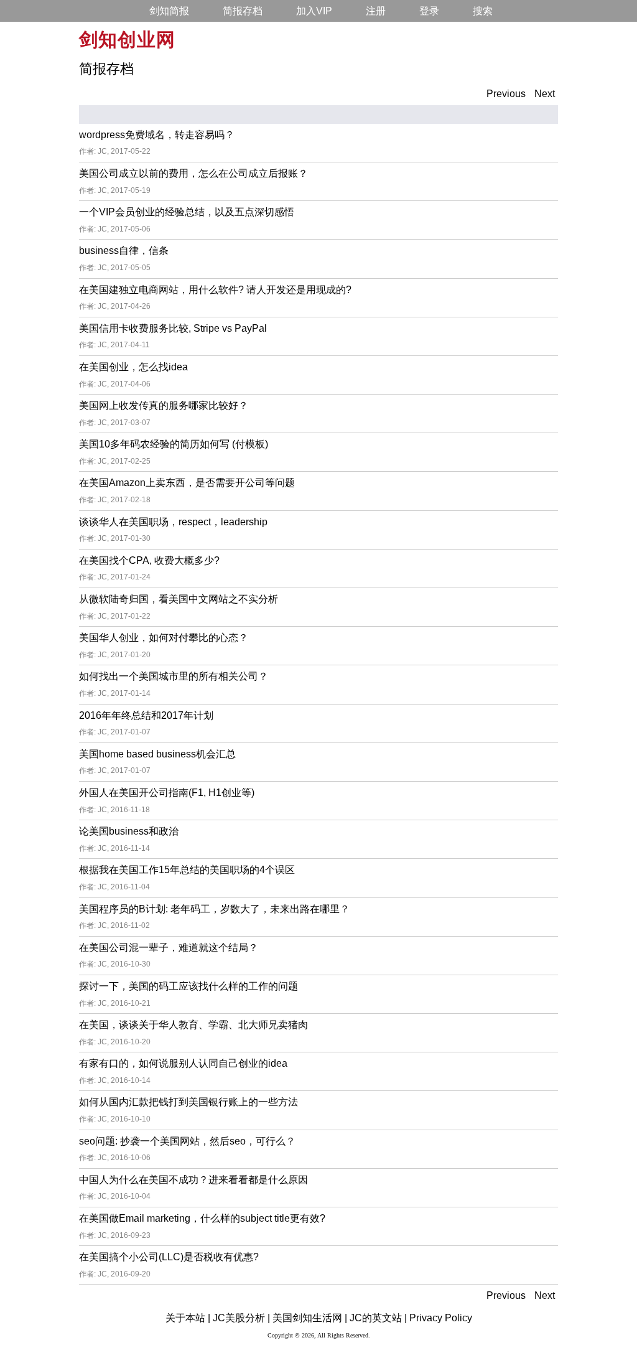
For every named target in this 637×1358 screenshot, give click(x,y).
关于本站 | (187, 1318)
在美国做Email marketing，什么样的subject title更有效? (202, 1218)
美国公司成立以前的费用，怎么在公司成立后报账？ (193, 173)
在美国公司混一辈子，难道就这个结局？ (168, 947)
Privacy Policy (440, 1318)
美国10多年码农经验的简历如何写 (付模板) (173, 444)
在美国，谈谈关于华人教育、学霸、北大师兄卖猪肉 (193, 1024)
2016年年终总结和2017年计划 (146, 715)
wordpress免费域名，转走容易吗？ (157, 134)
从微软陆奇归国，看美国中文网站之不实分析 (178, 599)
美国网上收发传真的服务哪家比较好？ (163, 405)
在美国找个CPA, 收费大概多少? (149, 560)
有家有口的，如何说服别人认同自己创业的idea (183, 1063)
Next (544, 93)
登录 (429, 11)
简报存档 (243, 11)
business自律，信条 (124, 250)
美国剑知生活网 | (309, 1318)
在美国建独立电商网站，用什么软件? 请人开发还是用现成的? (215, 289)
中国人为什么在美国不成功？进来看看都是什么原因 (193, 1179)
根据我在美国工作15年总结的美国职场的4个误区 (187, 869)
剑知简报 (169, 11)
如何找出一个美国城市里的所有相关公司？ (173, 676)
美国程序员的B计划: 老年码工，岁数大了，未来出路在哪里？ (214, 909)
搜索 (483, 11)
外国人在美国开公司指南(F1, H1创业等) (166, 792)
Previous (506, 93)
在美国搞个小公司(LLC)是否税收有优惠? (169, 1257)
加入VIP (314, 11)
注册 (376, 11)
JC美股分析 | (241, 1318)
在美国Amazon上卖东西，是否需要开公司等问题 (187, 482)
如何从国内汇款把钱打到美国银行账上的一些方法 (188, 1102)
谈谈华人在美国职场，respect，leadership (173, 522)
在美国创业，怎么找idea (133, 367)
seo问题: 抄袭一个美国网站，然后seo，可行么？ (187, 1141)
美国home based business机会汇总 (157, 754)
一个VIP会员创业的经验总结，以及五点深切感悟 (186, 212)
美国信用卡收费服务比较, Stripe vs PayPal (173, 328)
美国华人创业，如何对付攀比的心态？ (163, 637)
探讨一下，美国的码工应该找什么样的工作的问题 (188, 986)
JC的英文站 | (378, 1318)
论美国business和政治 (129, 831)
